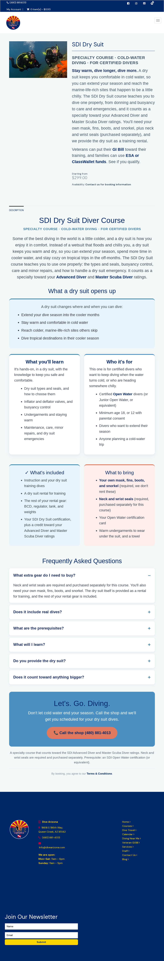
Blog (125, 859)
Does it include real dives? (37, 612)
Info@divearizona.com (51, 847)
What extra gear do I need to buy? (44, 575)
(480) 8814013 (18, 2)
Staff (125, 851)
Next (75, 62)
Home (126, 821)
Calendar (127, 834)
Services (127, 846)
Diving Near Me (131, 838)
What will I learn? (29, 644)
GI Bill (118, 149)
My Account (14, 9)
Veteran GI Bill (130, 842)
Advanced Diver (71, 277)
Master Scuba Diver (114, 277)
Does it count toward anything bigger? (48, 677)
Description (16, 210)
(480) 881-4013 (51, 837)
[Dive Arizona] (13, 25)
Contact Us (129, 855)
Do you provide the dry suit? (39, 661)
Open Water (122, 394)
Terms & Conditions (99, 773)
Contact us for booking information (108, 184)
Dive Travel (128, 830)
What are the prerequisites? (38, 628)
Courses (127, 826)
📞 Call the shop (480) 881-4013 (82, 733)
